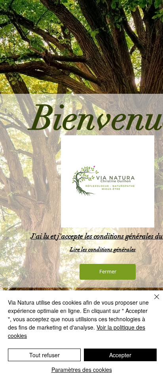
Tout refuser (44, 355)
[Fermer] (151, 301)
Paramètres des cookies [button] (81, 369)
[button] (108, 272)
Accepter (120, 355)
